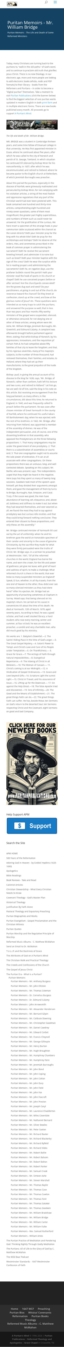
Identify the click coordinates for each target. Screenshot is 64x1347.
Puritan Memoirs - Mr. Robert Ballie (28, 1152)
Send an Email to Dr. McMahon (21, 946)
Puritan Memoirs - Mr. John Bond (27, 1069)
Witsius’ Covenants (39, 1312)
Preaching (44, 1308)
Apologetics (12, 870)
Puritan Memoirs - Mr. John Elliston (28, 986)
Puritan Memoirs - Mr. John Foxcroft (28, 1097)
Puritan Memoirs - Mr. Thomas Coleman (31, 990)
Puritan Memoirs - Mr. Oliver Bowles (29, 1124)
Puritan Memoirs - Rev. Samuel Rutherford (32, 1231)
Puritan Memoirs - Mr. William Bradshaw (31, 1212)
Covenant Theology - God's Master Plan (25, 897)
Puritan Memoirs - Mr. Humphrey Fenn (30, 1060)
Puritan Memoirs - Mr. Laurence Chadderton (33, 1111)
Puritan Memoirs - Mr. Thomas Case (29, 1189)
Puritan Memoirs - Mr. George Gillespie (30, 1041)
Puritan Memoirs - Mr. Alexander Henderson (33, 1009)
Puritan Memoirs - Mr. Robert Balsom (29, 1157)
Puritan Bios (17, 1312)
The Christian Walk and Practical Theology (27, 960)
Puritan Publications (21, 95)
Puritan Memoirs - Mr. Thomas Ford (28, 1198)
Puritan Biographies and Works (21, 916)
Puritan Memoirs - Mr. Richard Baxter (29, 1134)
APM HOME (12, 853)
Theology (30, 1320)
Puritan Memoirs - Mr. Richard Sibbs (29, 1148)
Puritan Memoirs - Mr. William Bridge (29, 1217)
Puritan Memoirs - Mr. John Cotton (28, 1078)
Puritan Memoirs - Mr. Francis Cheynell (30, 1036)
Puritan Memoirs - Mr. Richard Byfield (30, 1143)
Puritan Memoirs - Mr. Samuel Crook (29, 1171)
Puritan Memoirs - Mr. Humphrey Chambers (33, 1055)
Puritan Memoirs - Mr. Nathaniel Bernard (31, 1120)
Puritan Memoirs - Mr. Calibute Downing (31, 1018)
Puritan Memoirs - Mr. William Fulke (29, 1226)
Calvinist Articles (14, 884)
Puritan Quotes (13, 929)
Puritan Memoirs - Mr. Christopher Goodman (33, 1022)
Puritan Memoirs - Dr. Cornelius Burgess (31, 995)
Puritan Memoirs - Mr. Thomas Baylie (29, 1184)
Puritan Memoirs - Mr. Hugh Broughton (30, 1050)
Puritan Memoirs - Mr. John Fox (26, 1092)
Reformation (20, 1316)
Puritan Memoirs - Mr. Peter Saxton (28, 1129)
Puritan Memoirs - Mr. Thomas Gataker (30, 1203)
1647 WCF (28, 1308)
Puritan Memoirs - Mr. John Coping (28, 1073)
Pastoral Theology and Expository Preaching (28, 911)
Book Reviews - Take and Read (21, 880)
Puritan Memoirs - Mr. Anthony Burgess (30, 981)
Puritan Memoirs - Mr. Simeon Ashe (28, 1175)
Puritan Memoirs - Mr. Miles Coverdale (30, 1115)
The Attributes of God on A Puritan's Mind (27, 955)
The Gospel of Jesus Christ (19, 969)
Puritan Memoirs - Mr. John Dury (27, 1083)
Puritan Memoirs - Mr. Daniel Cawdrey (30, 1027)
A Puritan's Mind (20, 1335)
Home (14, 1308)
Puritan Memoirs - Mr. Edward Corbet (29, 1032)
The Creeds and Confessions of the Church (27, 964)
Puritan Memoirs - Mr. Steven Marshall (30, 1180)
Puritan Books (40, 1316)
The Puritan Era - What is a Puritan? (24, 974)
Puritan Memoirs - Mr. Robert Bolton (29, 1161)
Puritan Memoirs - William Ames (27, 1235)
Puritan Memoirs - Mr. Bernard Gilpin (29, 1013)
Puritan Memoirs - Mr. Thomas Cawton (30, 1194)
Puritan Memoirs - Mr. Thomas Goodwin (31, 1208)
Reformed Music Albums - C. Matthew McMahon (30, 941)
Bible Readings (13, 875)
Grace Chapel (31, 1342)
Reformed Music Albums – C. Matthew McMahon (30, 1325)
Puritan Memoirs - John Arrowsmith (28, 1004)
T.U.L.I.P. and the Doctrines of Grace (24, 951)
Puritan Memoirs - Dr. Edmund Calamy (30, 999)
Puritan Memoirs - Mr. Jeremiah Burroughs (32, 1064)
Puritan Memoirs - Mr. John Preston (28, 1101)
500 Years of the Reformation (20, 858)
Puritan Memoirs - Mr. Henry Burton (29, 1046)
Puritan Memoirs (17, 977)
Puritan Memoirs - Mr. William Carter (29, 1222)
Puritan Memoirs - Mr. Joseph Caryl (28, 1106)
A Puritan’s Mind (23, 113)
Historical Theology (15, 902)
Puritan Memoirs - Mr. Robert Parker (29, 1166)
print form (47, 102)
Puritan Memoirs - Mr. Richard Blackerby (31, 1138)
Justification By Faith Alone (19, 906)
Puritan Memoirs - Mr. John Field (27, 1087)
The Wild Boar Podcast (17, 1256)
